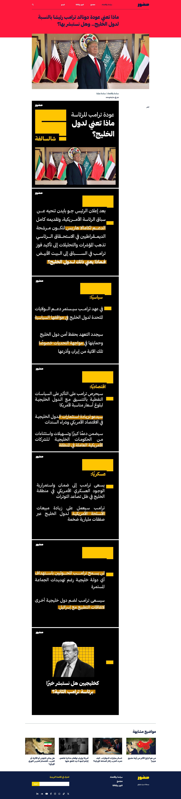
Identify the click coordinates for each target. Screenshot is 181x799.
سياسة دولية (101, 93)
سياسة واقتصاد (107, 4)
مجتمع (92, 4)
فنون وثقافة (80, 4)
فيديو (63, 4)
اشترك (35, 784)
